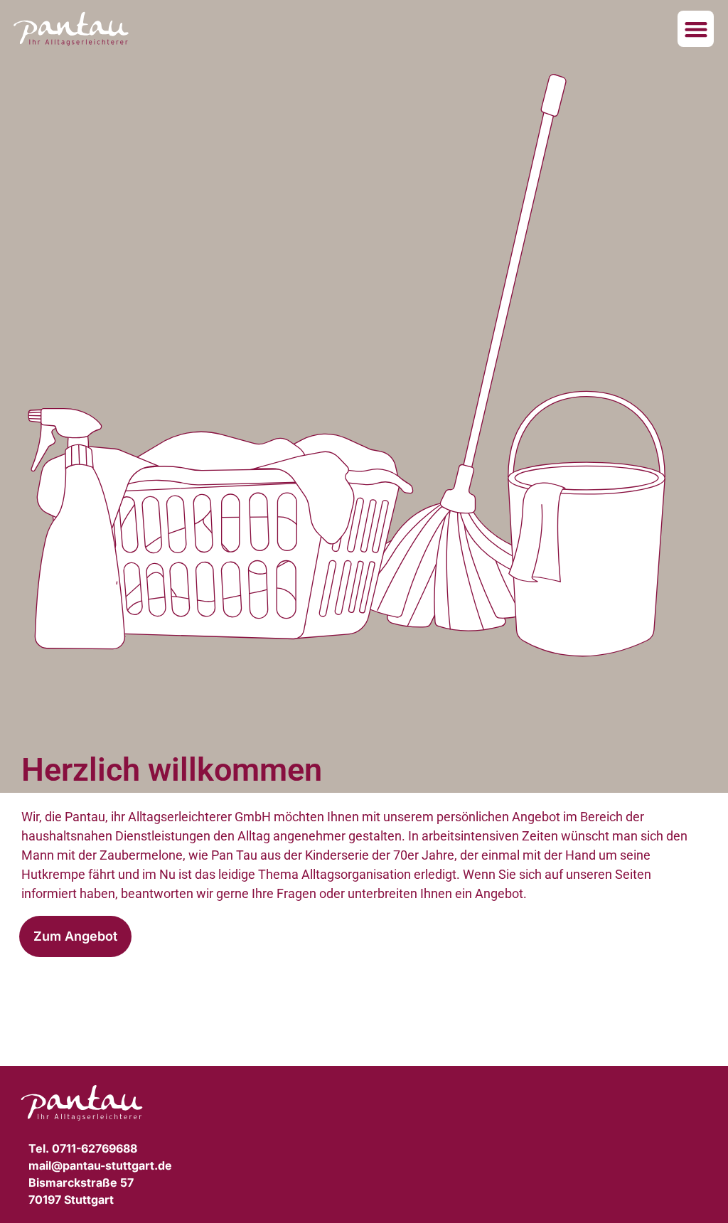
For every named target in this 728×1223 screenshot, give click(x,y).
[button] (696, 29)
